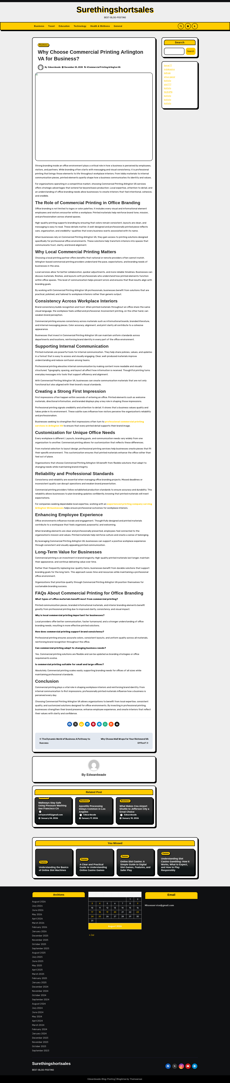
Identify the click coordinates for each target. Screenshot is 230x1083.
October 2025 (39, 944)
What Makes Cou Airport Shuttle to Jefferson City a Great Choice (134, 809)
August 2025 (39, 952)
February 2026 (39, 927)
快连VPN (168, 92)
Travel (51, 26)
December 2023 (40, 1038)
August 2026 (39, 901)
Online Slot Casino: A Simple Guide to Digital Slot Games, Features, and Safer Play (135, 866)
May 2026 (37, 914)
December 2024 (40, 987)
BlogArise (121, 1079)
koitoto (167, 80)
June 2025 (37, 961)
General (118, 26)
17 (92, 912)
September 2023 (40, 1050)
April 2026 (37, 918)
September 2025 (40, 948)
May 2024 (37, 1016)
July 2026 (37, 906)
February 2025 (39, 978)
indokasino (169, 69)
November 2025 (40, 940)
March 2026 (38, 923)
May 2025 (37, 965)
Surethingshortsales (115, 9)
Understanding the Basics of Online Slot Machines (53, 869)
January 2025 (39, 982)
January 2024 (39, 1033)
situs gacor (169, 77)
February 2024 (39, 1029)
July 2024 (37, 1008)
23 (138, 912)
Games (43, 862)
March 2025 (38, 974)
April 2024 (37, 1021)
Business (39, 26)
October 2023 (39, 1046)
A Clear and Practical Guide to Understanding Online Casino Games (93, 867)
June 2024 (37, 1012)
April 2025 (37, 969)
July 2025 (37, 957)
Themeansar (136, 1079)
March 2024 (38, 1025)
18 (100, 912)
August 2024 (39, 1004)
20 (115, 912)
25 (100, 916)
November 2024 (40, 991)
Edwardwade (54, 67)
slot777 (167, 84)
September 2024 (40, 999)
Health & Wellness (100, 26)
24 (92, 916)
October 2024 (39, 995)
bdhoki (167, 73)
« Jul (91, 935)
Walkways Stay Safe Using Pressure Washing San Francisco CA (52, 805)
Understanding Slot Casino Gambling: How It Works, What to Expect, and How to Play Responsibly (175, 864)
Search (180, 42)
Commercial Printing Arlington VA (104, 67)
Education (64, 26)
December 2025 (40, 935)
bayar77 (168, 65)
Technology (80, 26)
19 (107, 912)
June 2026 (37, 910)
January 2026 (39, 931)
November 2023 (40, 1042)
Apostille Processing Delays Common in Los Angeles (92, 809)
